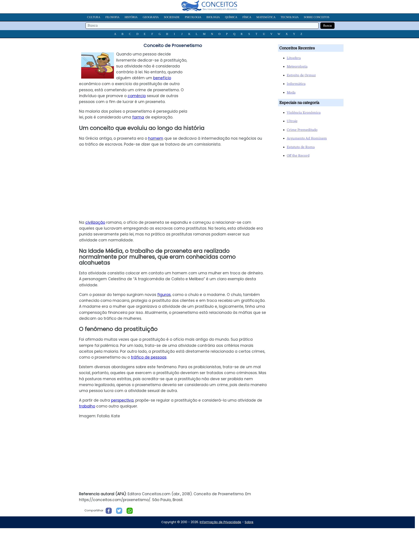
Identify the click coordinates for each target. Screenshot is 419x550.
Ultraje (292, 121)
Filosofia (112, 17)
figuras (164, 294)
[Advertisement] (233, 81)
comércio (137, 95)
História (131, 17)
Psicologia (193, 17)
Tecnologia (290, 17)
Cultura (93, 17)
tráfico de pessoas (149, 357)
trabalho (87, 406)
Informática (296, 84)
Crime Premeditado (302, 130)
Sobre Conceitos (316, 17)
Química (231, 17)
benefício (162, 78)
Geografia (151, 17)
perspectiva (122, 400)
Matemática (265, 17)
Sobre (249, 522)
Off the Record (298, 156)
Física (246, 17)
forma (138, 117)
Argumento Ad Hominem (307, 138)
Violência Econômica (304, 113)
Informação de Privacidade (220, 522)
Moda (291, 93)
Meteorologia (297, 67)
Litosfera (294, 58)
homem (155, 138)
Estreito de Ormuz (301, 75)
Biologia (213, 17)
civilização (95, 222)
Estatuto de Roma (301, 147)
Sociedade (172, 17)
